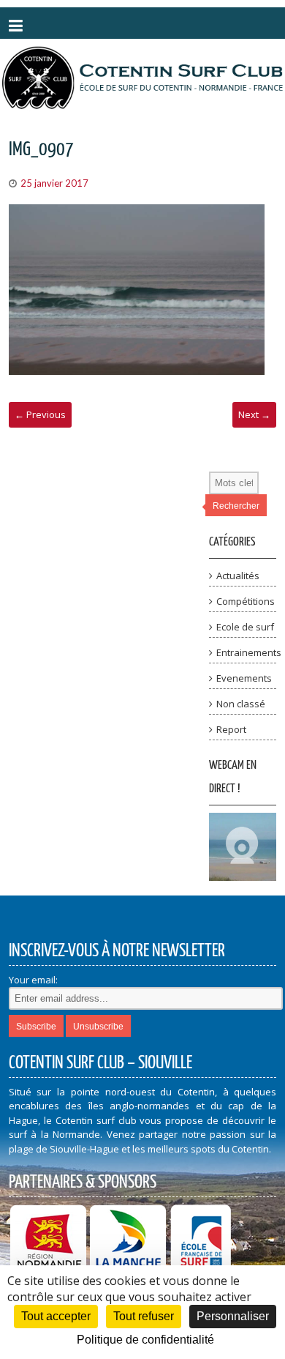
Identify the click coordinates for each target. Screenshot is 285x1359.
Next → (254, 414)
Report (231, 729)
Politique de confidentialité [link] (145, 1339)
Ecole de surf (245, 626)
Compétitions (245, 601)
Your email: (33, 979)
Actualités (237, 575)
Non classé (240, 703)
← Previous (40, 414)
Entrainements (248, 652)
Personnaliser (233, 1316)
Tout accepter (56, 1316)
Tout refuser (143, 1316)
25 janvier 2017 (54, 183)
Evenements (244, 678)
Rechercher (236, 506)
